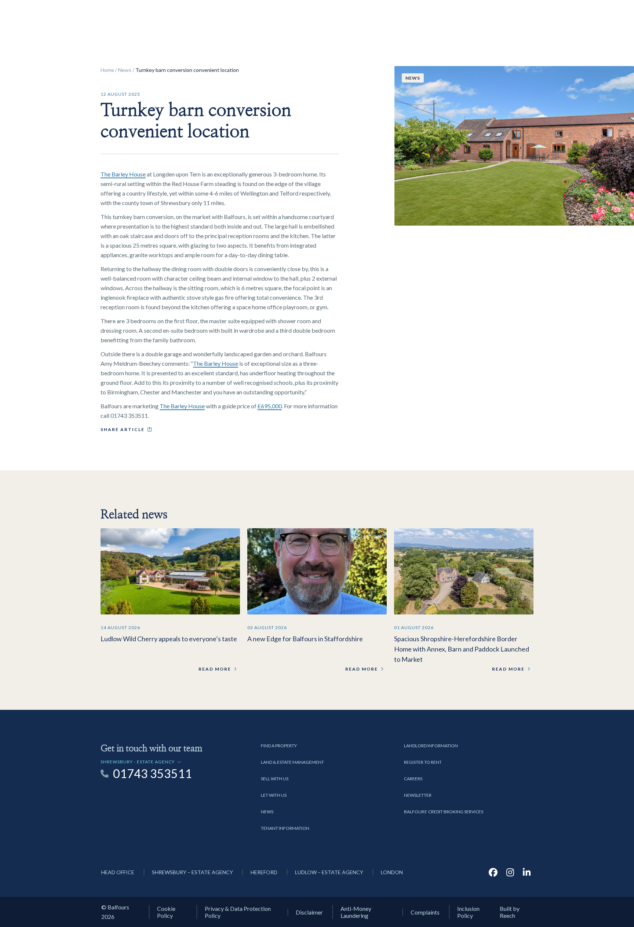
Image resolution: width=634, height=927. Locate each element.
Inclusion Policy (468, 912)
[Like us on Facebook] (493, 872)
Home (107, 70)
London (392, 872)
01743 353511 (152, 773)
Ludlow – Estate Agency (329, 872)
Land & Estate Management (292, 762)
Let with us (274, 795)
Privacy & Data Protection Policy (238, 912)
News (124, 70)
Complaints (425, 912)
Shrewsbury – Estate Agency (192, 872)
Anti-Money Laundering (355, 912)
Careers (413, 778)
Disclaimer (309, 912)
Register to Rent (423, 762)
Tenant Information (285, 828)
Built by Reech (510, 912)
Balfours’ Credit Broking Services (443, 811)
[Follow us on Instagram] (510, 872)
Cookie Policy (166, 912)
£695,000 (270, 405)
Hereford (264, 872)
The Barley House (123, 174)
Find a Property (279, 745)
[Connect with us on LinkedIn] (526, 872)
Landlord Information (431, 745)
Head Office (117, 872)
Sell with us (274, 778)
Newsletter (417, 795)
